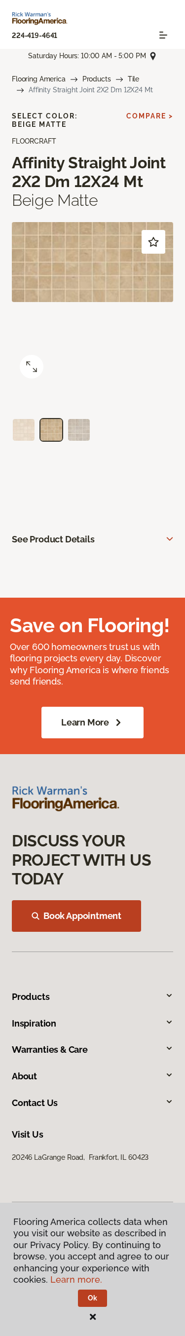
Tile (133, 79)
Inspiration (34, 1023)
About (24, 1076)
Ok (92, 1298)
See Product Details (53, 539)
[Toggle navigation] (163, 35)
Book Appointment (82, 916)
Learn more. (76, 1279)
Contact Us (35, 1103)
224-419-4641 (34, 35)
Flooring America (39, 79)
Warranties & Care (50, 1049)
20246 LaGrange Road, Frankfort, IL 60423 (80, 1157)
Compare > (149, 116)
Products (96, 79)
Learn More (85, 722)
